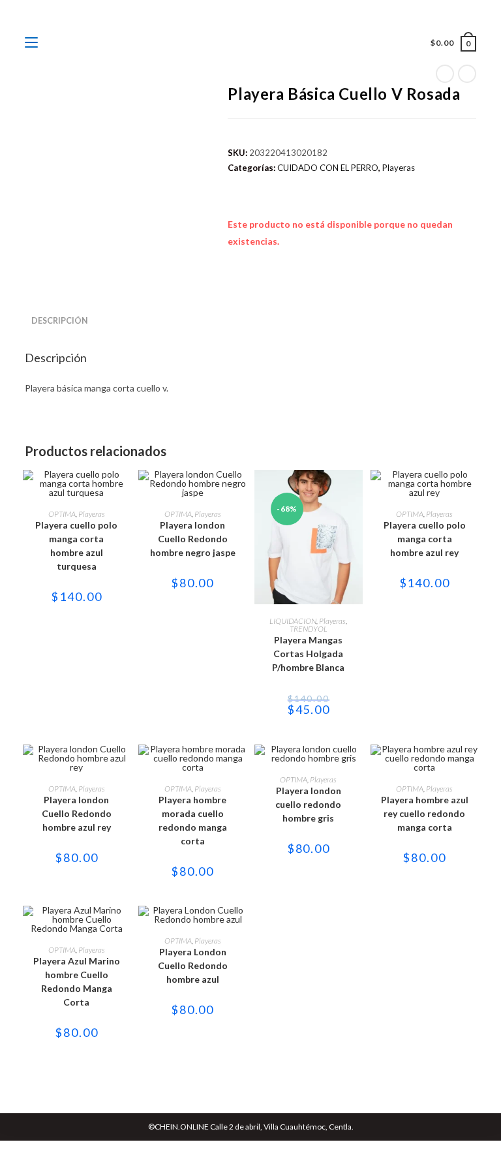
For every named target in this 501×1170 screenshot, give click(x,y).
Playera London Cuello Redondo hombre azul (193, 965)
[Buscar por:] (48, 43)
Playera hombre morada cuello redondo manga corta (193, 820)
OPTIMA (62, 514)
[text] (250, 388)
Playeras (398, 167)
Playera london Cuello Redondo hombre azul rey (77, 813)
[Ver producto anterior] (445, 74)
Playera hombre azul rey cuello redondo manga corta (424, 813)
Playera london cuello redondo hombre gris (308, 804)
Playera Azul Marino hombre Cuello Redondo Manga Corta (76, 981)
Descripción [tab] (59, 321)
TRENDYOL (308, 629)
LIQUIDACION (292, 621)
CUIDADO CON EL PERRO (327, 167)
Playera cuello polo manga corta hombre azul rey (425, 538)
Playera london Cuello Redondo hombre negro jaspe (192, 538)
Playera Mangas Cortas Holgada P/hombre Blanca (308, 653)
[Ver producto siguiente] (467, 74)
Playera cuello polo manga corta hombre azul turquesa (76, 545)
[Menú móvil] (32, 43)
